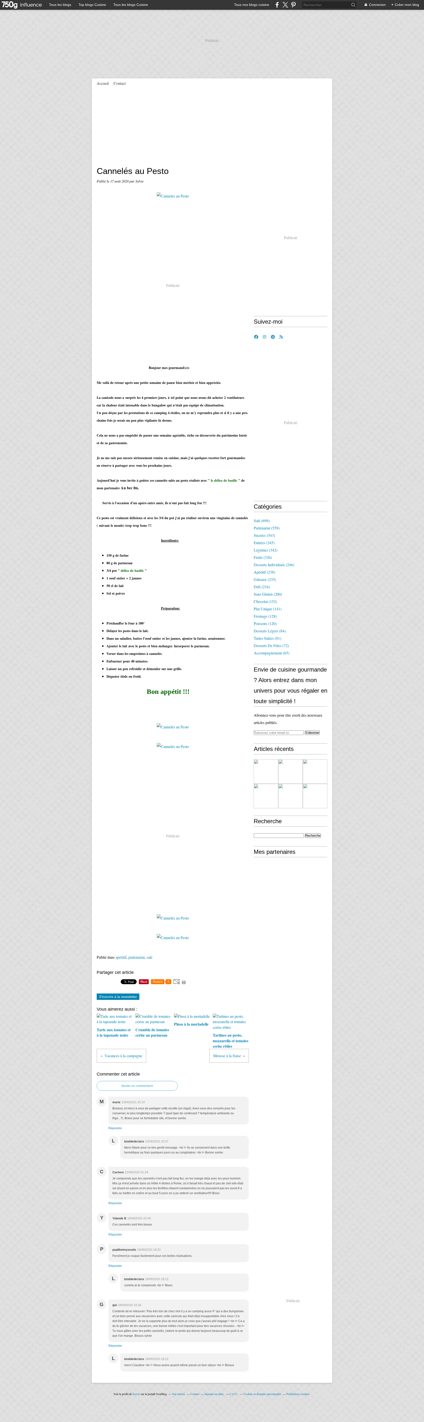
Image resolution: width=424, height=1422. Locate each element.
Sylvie (136, 1394)
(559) (266, 527)
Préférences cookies (297, 1394)
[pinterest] (293, 5)
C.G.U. (234, 1394)
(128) (265, 616)
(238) (264, 572)
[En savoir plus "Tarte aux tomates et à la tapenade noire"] (290, 771)
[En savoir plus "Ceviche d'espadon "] (315, 771)
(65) (271, 652)
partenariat (136, 957)
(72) (271, 645)
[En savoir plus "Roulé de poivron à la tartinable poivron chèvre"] (266, 796)
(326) (263, 557)
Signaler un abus (214, 1394)
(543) (264, 535)
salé (149, 957)
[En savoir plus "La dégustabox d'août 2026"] (266, 771)
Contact (120, 83)
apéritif (121, 957)
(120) (265, 623)
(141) (267, 608)
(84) (270, 630)
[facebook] (277, 5)
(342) (265, 549)
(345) (264, 542)
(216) (262, 586)
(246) (274, 564)
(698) (262, 520)
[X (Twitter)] (285, 5)
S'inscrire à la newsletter (118, 997)
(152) (265, 601)
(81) (267, 638)
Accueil (103, 83)
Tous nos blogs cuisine (251, 5)
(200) (268, 594)
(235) (265, 579)
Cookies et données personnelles (262, 1394)
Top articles (178, 1394)
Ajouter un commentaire (137, 1086)
